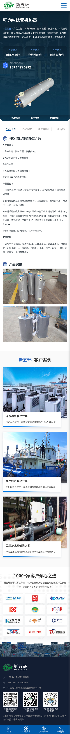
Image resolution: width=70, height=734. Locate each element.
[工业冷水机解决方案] (35, 522)
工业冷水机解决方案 (18, 545)
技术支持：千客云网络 (13, 719)
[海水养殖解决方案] (35, 392)
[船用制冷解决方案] (35, 457)
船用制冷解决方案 (16, 481)
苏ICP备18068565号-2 (55, 716)
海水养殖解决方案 (16, 416)
